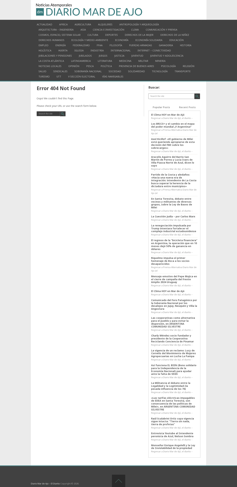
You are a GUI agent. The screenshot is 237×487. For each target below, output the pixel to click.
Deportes (111, 34)
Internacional (121, 50)
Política (106, 66)
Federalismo (81, 45)
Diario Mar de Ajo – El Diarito (45, 483)
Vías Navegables (112, 76)
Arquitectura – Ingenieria (56, 29)
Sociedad (115, 71)
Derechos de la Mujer (139, 34)
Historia (185, 45)
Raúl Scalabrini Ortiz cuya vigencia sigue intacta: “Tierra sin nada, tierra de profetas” (172, 421)
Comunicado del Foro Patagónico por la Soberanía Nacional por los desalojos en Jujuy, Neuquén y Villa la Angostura (174, 304)
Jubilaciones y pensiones (55, 55)
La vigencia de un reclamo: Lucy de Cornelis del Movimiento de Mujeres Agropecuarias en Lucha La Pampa (173, 353)
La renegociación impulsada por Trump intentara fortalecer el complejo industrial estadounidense (173, 228)
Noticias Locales (50, 66)
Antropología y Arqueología (139, 24)
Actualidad (44, 24)
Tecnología (160, 71)
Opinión (73, 66)
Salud (42, 71)
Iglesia (79, 50)
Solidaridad (136, 71)
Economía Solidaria (148, 40)
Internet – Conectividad (154, 50)
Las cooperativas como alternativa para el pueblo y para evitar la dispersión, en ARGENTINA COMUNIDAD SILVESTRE (173, 322)
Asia (83, 29)
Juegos (103, 55)
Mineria (160, 61)
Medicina (125, 61)
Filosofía (115, 45)
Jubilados (85, 55)
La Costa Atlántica (51, 61)
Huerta (62, 50)
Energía (60, 45)
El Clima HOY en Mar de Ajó (167, 114)
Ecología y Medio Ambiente (89, 40)
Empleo (43, 45)
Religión (188, 66)
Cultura (92, 34)
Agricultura (83, 24)
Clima (135, 29)
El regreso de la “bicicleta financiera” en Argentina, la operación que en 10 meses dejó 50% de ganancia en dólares (174, 245)
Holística (45, 50)
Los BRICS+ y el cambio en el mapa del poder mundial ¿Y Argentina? (172, 125)
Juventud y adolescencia (166, 55)
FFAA (100, 45)
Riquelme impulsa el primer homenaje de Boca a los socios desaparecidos (170, 260)
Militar (143, 61)
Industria (97, 50)
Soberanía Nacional (88, 71)
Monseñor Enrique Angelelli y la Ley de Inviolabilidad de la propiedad (173, 447)
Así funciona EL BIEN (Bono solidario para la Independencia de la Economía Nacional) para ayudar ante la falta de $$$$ (173, 370)
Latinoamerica (81, 61)
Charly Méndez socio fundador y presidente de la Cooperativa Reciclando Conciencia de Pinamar (172, 338)
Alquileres (105, 24)
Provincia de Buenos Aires (136, 66)
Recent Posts (187, 107)
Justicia (119, 55)
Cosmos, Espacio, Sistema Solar (60, 34)
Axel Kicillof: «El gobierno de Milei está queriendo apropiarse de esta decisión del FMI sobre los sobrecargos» (173, 143)
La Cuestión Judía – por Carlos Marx (173, 216)
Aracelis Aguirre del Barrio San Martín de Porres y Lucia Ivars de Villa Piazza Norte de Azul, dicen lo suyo (172, 161)
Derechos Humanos (51, 40)
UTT (59, 76)
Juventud (137, 55)
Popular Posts (161, 107)
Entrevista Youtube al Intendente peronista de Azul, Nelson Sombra (172, 435)
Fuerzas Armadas (140, 45)
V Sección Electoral (81, 76)
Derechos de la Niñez (174, 34)
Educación (176, 40)
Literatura (105, 61)
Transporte (183, 71)
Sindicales (60, 71)
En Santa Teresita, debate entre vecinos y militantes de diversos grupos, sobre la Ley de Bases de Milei (171, 203)
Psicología (168, 66)
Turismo (44, 76)
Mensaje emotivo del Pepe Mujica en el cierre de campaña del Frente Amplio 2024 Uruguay (174, 279)
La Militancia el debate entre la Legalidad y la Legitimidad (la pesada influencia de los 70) (170, 385)
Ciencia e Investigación (108, 29)
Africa (63, 24)
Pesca (90, 66)
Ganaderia (166, 45)
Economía (121, 40)
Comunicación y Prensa (161, 29)
